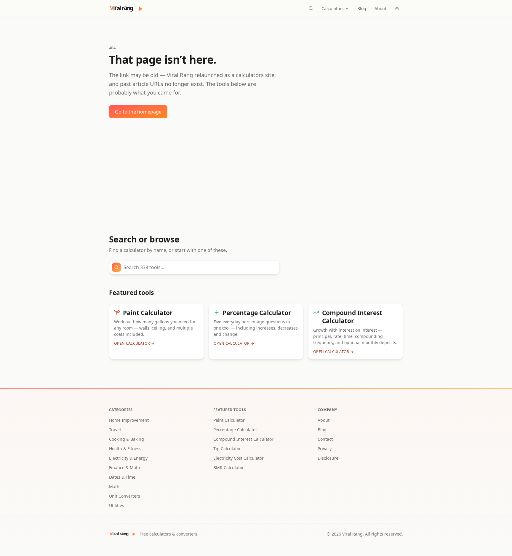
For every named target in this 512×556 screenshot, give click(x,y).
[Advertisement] (256, 176)
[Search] (311, 8)
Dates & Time (122, 477)
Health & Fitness (125, 448)
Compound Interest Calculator (243, 439)
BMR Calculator (228, 467)
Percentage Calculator (235, 429)
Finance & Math (124, 467)
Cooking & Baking (126, 439)
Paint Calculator (229, 420)
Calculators (332, 8)
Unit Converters (124, 496)
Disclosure (328, 458)
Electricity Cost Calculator (238, 458)
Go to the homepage (138, 111)
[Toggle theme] (397, 8)
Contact (325, 439)
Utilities (116, 505)
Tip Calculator (227, 448)
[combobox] (200, 267)
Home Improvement (129, 420)
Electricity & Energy (128, 458)
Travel (115, 429)
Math (114, 486)
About (380, 8)
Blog (361, 8)
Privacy (325, 448)
